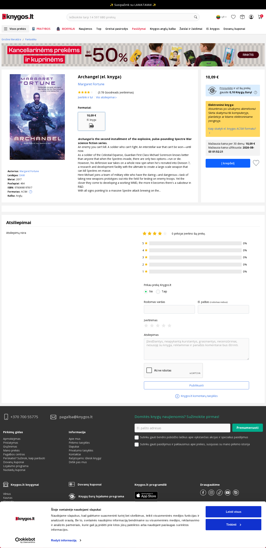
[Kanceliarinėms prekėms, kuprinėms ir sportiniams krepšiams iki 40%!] (133, 54)
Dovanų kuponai (234, 29)
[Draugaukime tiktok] (220, 494)
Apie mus (74, 439)
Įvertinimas (151, 320)
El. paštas (203, 302)
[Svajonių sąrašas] (233, 17)
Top (98, 29)
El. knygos (212, 29)
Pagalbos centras (14, 454)
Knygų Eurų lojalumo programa (101, 496)
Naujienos (85, 29)
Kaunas (7, 498)
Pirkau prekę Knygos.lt (157, 285)
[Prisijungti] (251, 17)
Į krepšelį (227, 163)
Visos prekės (18, 29)
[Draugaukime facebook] (203, 494)
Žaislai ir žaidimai (191, 29)
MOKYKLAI (68, 29)
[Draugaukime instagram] (211, 494)
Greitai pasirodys (116, 29)
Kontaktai (75, 454)
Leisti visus (233, 511)
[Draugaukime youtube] (228, 494)
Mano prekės (11, 450)
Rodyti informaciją (63, 540)
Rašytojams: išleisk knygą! (85, 458)
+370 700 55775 (24, 417)
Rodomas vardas (154, 302)
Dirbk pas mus (78, 462)
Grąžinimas (10, 446)
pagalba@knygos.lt (76, 417)
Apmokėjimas (11, 439)
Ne (151, 291)
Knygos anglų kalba (163, 29)
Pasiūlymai (139, 29)
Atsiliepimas (151, 335)
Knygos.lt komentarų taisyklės (199, 396)
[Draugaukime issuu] (236, 494)
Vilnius (7, 494)
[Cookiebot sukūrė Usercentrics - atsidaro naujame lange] (25, 540)
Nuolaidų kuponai (14, 470)
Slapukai (74, 446)
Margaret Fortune (29, 171)
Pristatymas (10, 442)
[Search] (195, 17)
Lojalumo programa (15, 466)
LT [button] (223, 17)
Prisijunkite (226, 88)
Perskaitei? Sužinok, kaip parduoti (24, 458)
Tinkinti (231, 524)
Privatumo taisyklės (81, 450)
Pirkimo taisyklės (79, 442)
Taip (164, 291)
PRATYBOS (43, 29)
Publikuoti (196, 385)
